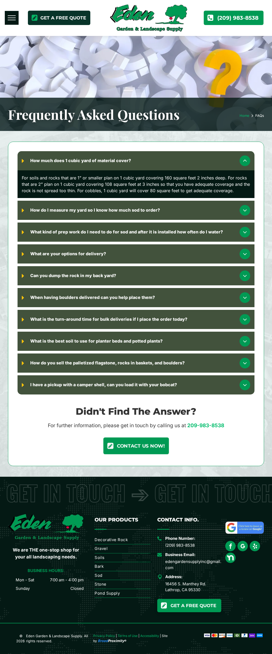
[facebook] (230, 547)
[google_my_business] (242, 547)
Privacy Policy (104, 636)
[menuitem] (123, 540)
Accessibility (149, 636)
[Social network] (230, 558)
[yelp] (255, 547)
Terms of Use (128, 636)
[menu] (12, 18)
